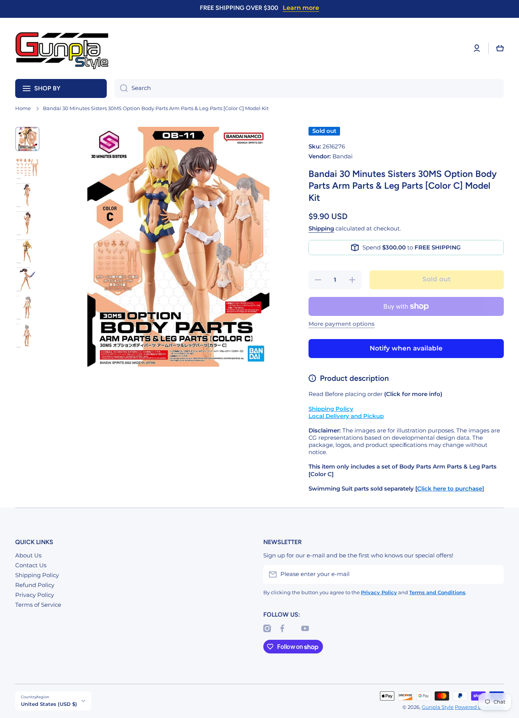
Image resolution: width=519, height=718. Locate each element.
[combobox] (309, 88)
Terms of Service (38, 604)
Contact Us (30, 565)
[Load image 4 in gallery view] (27, 223)
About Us (28, 555)
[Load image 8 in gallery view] (27, 335)
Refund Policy (34, 585)
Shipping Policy (37, 575)
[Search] (121, 88)
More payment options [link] (342, 323)
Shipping (321, 228)
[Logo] (62, 48)
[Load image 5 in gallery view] (27, 251)
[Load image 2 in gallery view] (27, 167)
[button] (500, 48)
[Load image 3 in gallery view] (27, 195)
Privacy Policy (34, 595)
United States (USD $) (49, 704)
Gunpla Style (438, 707)
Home (23, 108)
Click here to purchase (449, 488)
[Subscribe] (494, 574)
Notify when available (406, 348)
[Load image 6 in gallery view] (27, 279)
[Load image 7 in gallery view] (27, 307)
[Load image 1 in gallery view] (27, 139)
